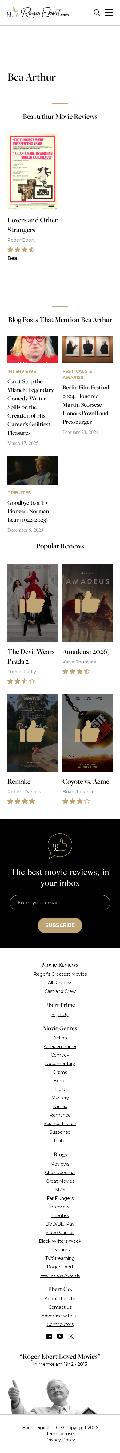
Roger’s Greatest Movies (60, 974)
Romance (60, 1115)
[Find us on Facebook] (49, 1336)
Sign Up (60, 1014)
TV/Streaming (60, 1258)
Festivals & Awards (60, 1275)
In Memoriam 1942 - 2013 (60, 1364)
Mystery (60, 1098)
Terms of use (60, 1433)
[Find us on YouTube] (60, 1336)
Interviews (60, 1207)
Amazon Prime (60, 1046)
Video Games (60, 1232)
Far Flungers (60, 1198)
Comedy (60, 1055)
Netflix (60, 1106)
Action (60, 1038)
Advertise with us (60, 1316)
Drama (60, 1072)
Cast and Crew (60, 991)
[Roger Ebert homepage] (38, 12)
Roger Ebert (60, 1267)
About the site (60, 1298)
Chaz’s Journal (60, 1172)
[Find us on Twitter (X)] (71, 1336)
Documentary (60, 1063)
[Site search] (97, 12)
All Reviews (60, 983)
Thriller (60, 1140)
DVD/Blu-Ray (60, 1224)
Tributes (60, 1215)
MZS (60, 1189)
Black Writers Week (60, 1241)
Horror (60, 1080)
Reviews (60, 1164)
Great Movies (60, 1181)
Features (60, 1249)
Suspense (60, 1132)
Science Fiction (60, 1123)
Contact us (60, 1307)
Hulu (60, 1089)
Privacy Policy (60, 1440)
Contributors (60, 1324)
